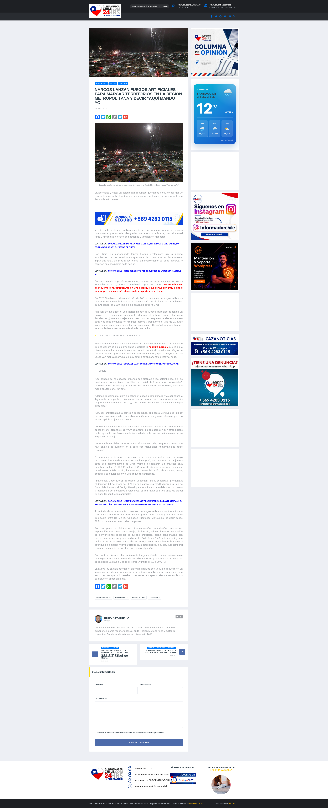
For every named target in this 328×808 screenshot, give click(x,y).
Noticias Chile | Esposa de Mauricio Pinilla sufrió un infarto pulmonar (143, 364)
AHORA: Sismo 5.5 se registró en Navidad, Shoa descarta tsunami (160, 652)
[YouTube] (225, 16)
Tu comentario (101, 698)
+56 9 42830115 (183, 7)
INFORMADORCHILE (121, 597)
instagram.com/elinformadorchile (151, 786)
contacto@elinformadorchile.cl (224, 7)
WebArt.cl (232, 804)
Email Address (145, 684)
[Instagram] (220, 16)
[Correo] (229, 16)
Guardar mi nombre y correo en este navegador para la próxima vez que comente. (130, 733)
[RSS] (234, 16)
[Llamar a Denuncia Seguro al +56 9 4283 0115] (139, 218)
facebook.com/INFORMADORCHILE (153, 780)
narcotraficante (138, 597)
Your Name (99, 684)
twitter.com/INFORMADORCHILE (152, 774)
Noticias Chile (155, 597)
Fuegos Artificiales (103, 597)
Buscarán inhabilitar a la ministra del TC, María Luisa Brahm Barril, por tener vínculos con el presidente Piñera (114, 654)
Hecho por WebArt (226, 140)
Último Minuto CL (196, 804)
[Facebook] (211, 16)
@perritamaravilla (221, 770)
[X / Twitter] (215, 16)
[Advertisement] (215, 171)
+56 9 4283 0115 (143, 768)
